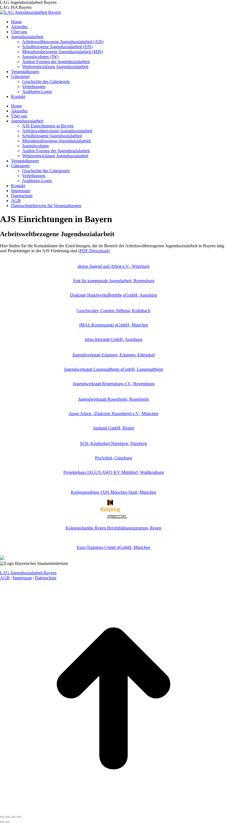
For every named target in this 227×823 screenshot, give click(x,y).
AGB (5, 577)
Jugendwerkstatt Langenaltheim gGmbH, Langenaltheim (113, 369)
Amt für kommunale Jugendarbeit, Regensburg (113, 280)
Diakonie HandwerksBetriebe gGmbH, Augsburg (113, 295)
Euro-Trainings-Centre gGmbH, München (113, 547)
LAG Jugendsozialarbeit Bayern (28, 572)
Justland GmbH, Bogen (113, 428)
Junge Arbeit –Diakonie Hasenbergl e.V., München (113, 413)
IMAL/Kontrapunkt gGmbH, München (113, 325)
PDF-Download (94, 250)
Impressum (22, 577)
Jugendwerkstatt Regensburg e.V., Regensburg (113, 383)
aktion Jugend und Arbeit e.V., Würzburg (113, 266)
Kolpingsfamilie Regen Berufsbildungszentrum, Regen (113, 528)
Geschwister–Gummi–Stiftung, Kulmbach (113, 310)
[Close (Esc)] (2, 817)
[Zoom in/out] (19, 817)
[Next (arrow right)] (8, 822)
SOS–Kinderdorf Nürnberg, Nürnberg (113, 443)
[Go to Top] (113, 810)
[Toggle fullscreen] (13, 817)
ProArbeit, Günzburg (113, 458)
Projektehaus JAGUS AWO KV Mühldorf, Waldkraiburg (113, 472)
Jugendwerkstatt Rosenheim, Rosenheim (113, 399)
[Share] (8, 817)
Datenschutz (45, 577)
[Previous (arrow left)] (2, 822)
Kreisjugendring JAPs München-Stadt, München (113, 492)
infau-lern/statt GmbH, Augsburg (113, 339)
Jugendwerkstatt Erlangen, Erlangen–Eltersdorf (113, 355)
